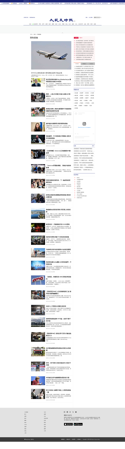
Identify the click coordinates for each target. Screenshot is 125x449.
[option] (51, 55)
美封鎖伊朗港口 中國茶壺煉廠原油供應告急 (85, 51)
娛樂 (95, 24)
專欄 (63, 24)
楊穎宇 (87, 97)
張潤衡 (86, 100)
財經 (56, 24)
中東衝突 (78, 184)
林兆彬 (76, 100)
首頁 (30, 24)
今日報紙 (26, 412)
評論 (66, 24)
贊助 (87, 17)
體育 (88, 24)
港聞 (46, 24)
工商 (45, 430)
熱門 (43, 24)
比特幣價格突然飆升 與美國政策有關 (83, 59)
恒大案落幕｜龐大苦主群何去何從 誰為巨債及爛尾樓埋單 (84, 68)
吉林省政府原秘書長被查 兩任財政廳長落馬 (85, 53)
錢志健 (76, 95)
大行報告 (78, 190)
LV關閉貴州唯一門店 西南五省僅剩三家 (84, 57)
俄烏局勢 (78, 186)
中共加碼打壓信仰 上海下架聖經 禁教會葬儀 (85, 70)
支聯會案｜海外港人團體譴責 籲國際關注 (84, 85)
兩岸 (50, 24)
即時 (40, 24)
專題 (25, 428)
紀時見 (78, 177)
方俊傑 (92, 92)
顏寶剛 (81, 97)
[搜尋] (100, 17)
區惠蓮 (76, 108)
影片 (25, 414)
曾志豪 (76, 92)
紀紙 (85, 24)
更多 (91, 105)
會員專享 (36, 24)
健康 (73, 24)
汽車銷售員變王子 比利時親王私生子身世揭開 (84, 66)
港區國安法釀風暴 (80, 192)
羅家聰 (92, 95)
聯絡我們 (68, 439)
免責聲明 (73, 439)
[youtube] (76, 412)
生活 (70, 24)
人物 (25, 432)
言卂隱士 (87, 103)
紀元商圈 (90, 17)
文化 (76, 24)
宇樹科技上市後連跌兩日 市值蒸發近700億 (84, 46)
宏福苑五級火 (79, 197)
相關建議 (63, 439)
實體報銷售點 (32, 17)
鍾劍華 (81, 92)
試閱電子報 (26, 17)
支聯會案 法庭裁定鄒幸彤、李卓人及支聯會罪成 (84, 75)
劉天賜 (87, 92)
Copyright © (85, 439)
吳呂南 (87, 95)
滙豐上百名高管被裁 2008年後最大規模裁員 (85, 49)
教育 (91, 24)
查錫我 (86, 105)
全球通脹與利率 (80, 179)
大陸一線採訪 (79, 194)
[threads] (70, 412)
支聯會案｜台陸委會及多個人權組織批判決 (84, 79)
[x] (73, 412)
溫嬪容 (80, 105)
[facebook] (67, 412)
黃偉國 (76, 97)
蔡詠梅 (92, 97)
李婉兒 (81, 103)
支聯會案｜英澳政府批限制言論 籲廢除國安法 (84, 72)
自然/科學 (80, 24)
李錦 (91, 100)
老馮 (93, 103)
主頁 (31, 34)
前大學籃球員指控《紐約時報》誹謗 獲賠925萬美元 (85, 40)
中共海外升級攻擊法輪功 (82, 195)
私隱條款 (79, 439)
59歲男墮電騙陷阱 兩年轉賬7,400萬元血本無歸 (84, 77)
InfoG (59, 24)
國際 (53, 24)
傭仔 (81, 100)
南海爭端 (78, 183)
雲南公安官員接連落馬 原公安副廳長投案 (84, 44)
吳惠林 (76, 103)
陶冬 (76, 105)
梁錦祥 (81, 95)
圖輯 (45, 428)
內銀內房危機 (79, 188)
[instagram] (64, 412)
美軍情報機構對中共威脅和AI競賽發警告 (84, 42)
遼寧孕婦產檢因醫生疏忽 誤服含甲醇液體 (84, 55)
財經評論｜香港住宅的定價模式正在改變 (84, 80)
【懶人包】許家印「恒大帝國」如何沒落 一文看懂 (84, 83)
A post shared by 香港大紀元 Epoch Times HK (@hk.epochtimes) (88, 140)
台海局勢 (78, 181)
